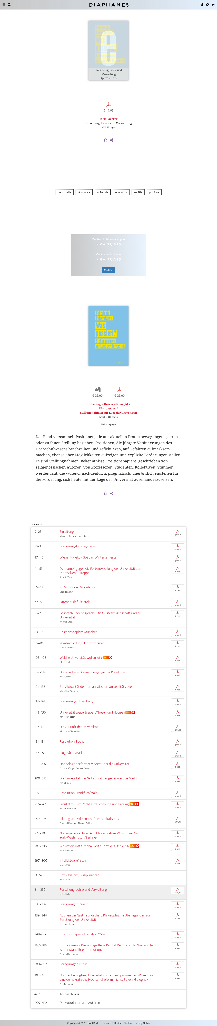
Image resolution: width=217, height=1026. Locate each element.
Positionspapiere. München (79, 632)
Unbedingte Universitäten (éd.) (108, 404)
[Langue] (207, 5)
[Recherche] (9, 5)
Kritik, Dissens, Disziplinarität (79, 875)
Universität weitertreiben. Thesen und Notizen (92, 712)
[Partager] (111, 140)
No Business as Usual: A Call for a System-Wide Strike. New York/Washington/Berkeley (100, 835)
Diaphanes (108, 4)
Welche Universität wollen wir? (81, 658)
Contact (128, 1023)
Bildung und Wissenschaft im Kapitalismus (89, 819)
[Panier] (213, 5)
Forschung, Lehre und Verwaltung (83, 890)
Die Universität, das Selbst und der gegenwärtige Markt (98, 778)
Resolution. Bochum (73, 741)
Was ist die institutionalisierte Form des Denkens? (94, 846)
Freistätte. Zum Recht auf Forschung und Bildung (94, 804)
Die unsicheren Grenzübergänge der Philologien (93, 672)
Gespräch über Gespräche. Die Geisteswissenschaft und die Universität (101, 615)
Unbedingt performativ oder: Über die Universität (95, 764)
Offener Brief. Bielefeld (75, 602)
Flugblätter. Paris (71, 753)
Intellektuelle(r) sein (73, 860)
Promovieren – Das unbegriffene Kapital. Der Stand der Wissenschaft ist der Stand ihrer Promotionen (108, 947)
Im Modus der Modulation (78, 587)
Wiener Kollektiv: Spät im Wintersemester (89, 557)
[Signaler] (105, 140)
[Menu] (3, 5)
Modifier (108, 270)
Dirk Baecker (108, 119)
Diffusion (117, 1023)
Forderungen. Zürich (74, 904)
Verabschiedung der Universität (82, 643)
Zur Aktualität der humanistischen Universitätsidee (96, 687)
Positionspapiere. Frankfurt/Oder (83, 934)
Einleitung (67, 532)
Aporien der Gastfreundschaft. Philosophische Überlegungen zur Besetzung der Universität (105, 917)
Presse (106, 1023)
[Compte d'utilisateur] (202, 5)
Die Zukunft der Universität (79, 727)
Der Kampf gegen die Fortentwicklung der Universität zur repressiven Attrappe (100, 571)
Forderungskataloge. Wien (78, 546)
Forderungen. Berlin (73, 964)
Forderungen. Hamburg (76, 701)
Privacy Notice (142, 1023)
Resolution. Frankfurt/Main (78, 793)
